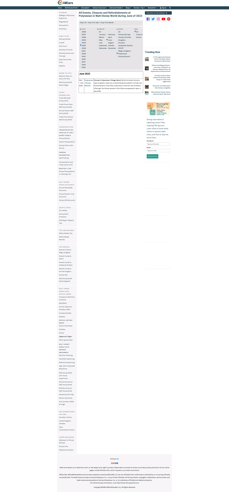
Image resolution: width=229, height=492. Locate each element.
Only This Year (93, 23)
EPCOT (121, 48)
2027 (84, 34)
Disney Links (63, 446)
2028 (84, 32)
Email (149, 147)
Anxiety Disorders (65, 313)
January (102, 34)
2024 (84, 43)
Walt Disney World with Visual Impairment (65, 375)
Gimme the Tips (152, 156)
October (111, 45)
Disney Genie (63, 25)
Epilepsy (62, 317)
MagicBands (63, 22)
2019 (84, 56)
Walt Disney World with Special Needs (65, 291)
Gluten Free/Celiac (65, 326)
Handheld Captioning (67, 359)
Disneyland (85, 8)
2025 (84, 40)
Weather (62, 66)
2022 (84, 48)
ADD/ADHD (63, 303)
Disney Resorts (124, 56)
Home (60, 8)
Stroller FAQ (63, 275)
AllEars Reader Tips (65, 233)
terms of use (159, 468)
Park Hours (63, 46)
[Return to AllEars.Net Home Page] (71, 5)
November (102, 48)
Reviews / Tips (139, 8)
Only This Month (107, 23)
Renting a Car (65, 168)
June (110, 40)
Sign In (163, 8)
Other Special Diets (66, 340)
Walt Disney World (71, 8)
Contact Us (114, 459)
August (111, 43)
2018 (84, 59)
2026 (84, 37)
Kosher (61, 333)
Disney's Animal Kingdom (124, 38)
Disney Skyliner (64, 138)
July (100, 43)
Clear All (83, 23)
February (111, 34)
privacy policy (145, 468)
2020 (84, 54)
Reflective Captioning (67, 362)
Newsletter (152, 8)
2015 (84, 67)
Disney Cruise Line (99, 8)
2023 (84, 45)
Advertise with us (83, 468)
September (102, 45)
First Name (150, 141)
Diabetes (62, 329)
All (100, 32)
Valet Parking (64, 158)
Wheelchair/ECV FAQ (66, 395)
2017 (83, 62)
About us (71, 468)
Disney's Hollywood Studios (125, 44)
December (111, 48)
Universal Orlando (115, 8)
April (110, 37)
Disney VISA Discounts (67, 200)
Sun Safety (63, 210)
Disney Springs (124, 34)
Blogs (128, 8)
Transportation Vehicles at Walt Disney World (66, 132)
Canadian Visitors (65, 417)
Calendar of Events (66, 50)
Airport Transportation (67, 142)
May (100, 40)
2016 (84, 65)
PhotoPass (63, 29)
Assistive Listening (66, 355)
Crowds (61, 43)
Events (139, 37)
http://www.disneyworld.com (127, 483)
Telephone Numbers (66, 450)
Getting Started (64, 39)
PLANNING (63, 12)
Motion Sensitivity (65, 398)
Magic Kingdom (124, 51)
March (101, 37)
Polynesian (122, 54)
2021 (84, 51)
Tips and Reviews (66, 230)
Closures (139, 34)
